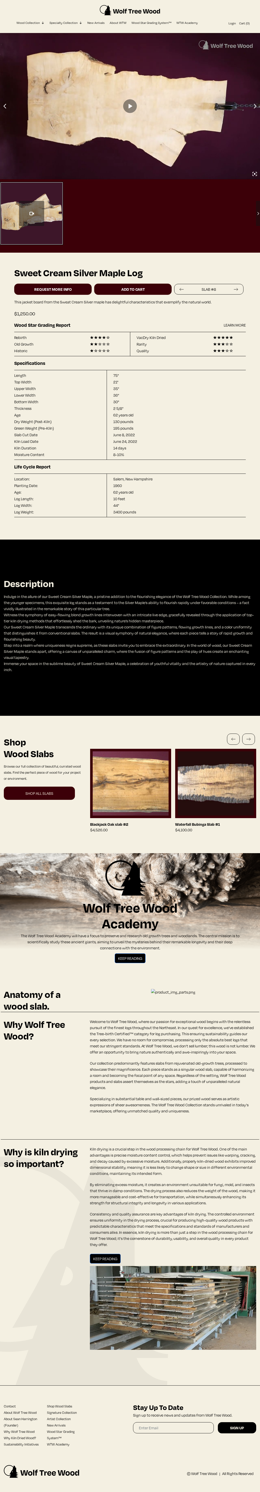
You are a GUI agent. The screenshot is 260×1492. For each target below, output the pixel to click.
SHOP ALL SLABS (39, 793)
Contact (10, 1406)
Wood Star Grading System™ (151, 23)
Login (232, 23)
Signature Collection (62, 1412)
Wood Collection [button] (28, 23)
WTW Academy (187, 23)
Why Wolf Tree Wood (19, 1432)
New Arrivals (96, 23)
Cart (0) (244, 23)
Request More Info (53, 289)
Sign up (237, 1427)
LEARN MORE (235, 325)
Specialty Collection (64, 23)
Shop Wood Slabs (59, 1406)
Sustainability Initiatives (21, 1444)
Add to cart (133, 289)
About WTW (118, 23)
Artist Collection (59, 1419)
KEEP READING (130, 958)
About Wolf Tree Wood (20, 1412)
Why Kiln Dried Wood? (20, 1438)
